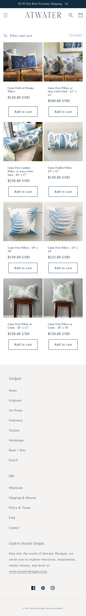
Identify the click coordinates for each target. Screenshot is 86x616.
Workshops (16, 440)
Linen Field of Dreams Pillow (21, 90)
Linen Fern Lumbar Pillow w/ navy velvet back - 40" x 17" (20, 171)
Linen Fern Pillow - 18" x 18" (23, 249)
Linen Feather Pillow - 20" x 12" (61, 169)
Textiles (14, 430)
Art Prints (15, 410)
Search (13, 460)
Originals (15, 400)
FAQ (12, 518)
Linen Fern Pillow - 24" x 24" (63, 249)
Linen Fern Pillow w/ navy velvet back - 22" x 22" (62, 91)
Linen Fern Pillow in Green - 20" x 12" (20, 326)
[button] (5, 15)
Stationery (16, 420)
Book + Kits (17, 450)
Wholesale (16, 488)
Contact (14, 527)
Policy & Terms (19, 507)
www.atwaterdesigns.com (28, 571)
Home (13, 390)
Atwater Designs (37, 608)
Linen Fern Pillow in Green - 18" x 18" (60, 326)
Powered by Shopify (54, 608)
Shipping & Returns (22, 497)
